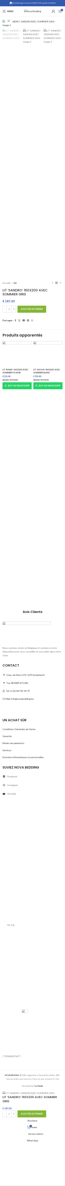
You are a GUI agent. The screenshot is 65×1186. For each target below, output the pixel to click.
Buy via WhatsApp (19, 385)
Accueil (6, 282)
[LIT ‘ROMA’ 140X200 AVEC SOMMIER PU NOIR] (17, 354)
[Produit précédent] (52, 283)
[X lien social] (19, 320)
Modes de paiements (13, 743)
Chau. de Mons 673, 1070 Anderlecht (25, 675)
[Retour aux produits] (56, 283)
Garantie (7, 736)
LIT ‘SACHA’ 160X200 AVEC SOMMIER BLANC (46, 371)
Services (6, 750)
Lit (15, 282)
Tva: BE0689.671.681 (17, 682)
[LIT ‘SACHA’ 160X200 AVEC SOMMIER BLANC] (47, 354)
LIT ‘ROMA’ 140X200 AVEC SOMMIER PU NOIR (15, 371)
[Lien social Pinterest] (28, 320)
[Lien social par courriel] (24, 320)
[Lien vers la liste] (32, 776)
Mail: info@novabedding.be (20, 698)
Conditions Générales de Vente (19, 729)
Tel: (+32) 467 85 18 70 (18, 690)
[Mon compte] (53, 11)
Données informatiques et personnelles (23, 757)
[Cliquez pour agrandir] (8, 21)
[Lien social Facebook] (15, 320)
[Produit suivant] (60, 283)
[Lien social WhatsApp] (32, 320)
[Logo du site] (32, 11)
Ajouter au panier (32, 309)
